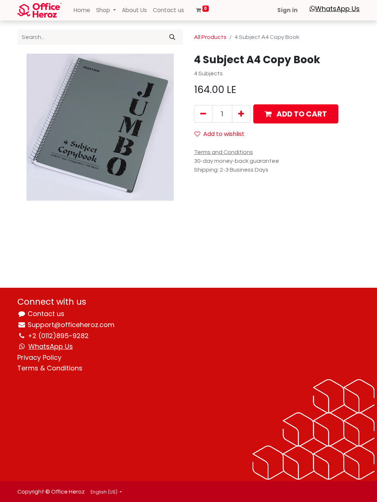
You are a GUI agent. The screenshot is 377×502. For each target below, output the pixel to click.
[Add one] (241, 114)
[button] (295, 113)
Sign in (287, 10)
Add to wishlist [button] (223, 134)
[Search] (172, 37)
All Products (210, 37)
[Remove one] (203, 114)
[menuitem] (82, 10)
